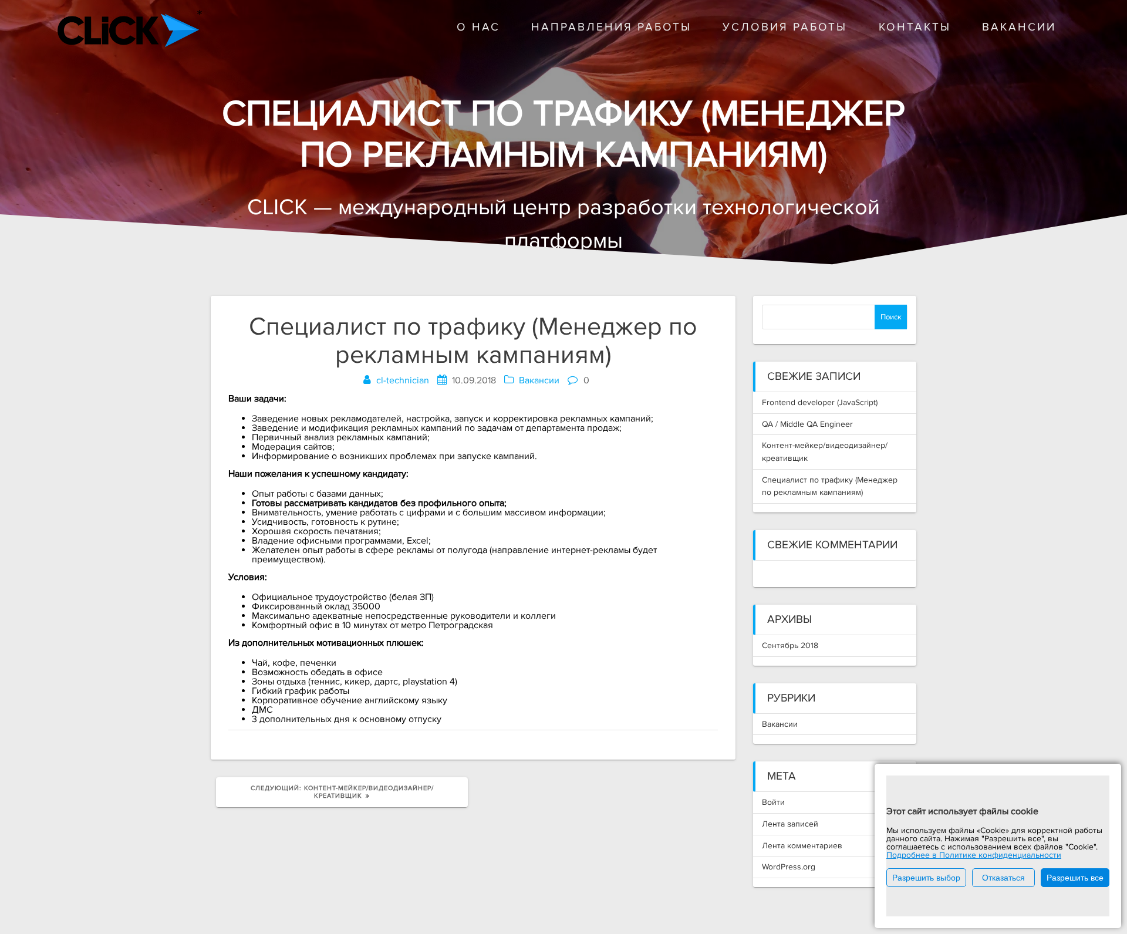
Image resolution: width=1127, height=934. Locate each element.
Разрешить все (1075, 877)
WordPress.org (788, 867)
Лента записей (790, 824)
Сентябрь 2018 (790, 645)
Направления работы (611, 27)
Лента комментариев (802, 846)
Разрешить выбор (926, 877)
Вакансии (1019, 27)
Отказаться (1003, 877)
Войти (773, 802)
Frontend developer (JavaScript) (820, 402)
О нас (478, 27)
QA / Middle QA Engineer (807, 424)
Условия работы (785, 27)
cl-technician (402, 380)
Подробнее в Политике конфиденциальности (973, 855)
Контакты (915, 27)
